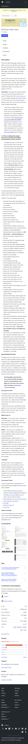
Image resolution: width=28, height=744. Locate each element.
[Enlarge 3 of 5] (24, 540)
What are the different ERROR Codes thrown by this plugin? (9, 580)
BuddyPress (5, 719)
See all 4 (25, 624)
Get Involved (18, 700)
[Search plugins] (15, 15)
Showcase (17, 688)
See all (25, 657)
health (15, 627)
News (2, 690)
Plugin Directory (5, 6)
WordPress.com (6, 712)
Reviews (5, 44)
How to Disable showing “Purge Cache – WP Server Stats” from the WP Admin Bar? (9, 574)
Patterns (17, 695)
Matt (3, 714)
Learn (2, 700)
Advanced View (5, 634)
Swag (17, 707)
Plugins (16, 693)
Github (6, 379)
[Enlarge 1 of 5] (11, 527)
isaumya (24, 627)
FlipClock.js (15, 501)
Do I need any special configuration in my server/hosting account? (10, 568)
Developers (4, 705)
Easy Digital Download (20, 499)
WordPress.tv (5, 707)
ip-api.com (4, 94)
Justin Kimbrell (7, 501)
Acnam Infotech (8, 601)
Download (4, 35)
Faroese (7, 725)
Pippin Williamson (7, 499)
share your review (9, 132)
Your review (4, 657)
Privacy (3, 695)
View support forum (6, 667)
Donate (17, 705)
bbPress (4, 716)
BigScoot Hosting (10, 495)
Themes (17, 690)
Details (4, 40)
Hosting (3, 693)
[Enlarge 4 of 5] (24, 548)
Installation (5, 48)
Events (16, 702)
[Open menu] (26, 2)
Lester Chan (6, 507)
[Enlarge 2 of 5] (24, 527)
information (19, 627)
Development (6, 51)
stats (25, 630)
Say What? (20, 471)
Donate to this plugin (6, 679)
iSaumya (5, 32)
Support (5, 55)
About (2, 688)
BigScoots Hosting (17, 490)
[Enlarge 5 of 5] (24, 556)
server (21, 630)
